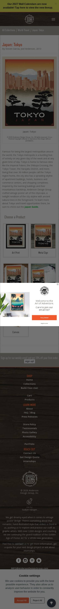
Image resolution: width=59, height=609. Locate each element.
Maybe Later (44, 323)
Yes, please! (44, 317)
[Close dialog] (58, 284)
